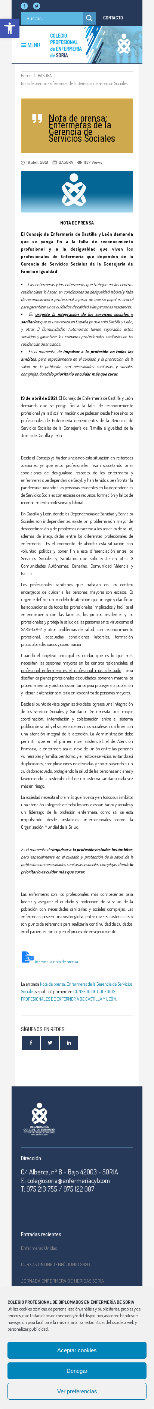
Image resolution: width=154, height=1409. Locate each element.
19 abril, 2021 (37, 162)
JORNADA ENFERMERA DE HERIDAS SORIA (62, 1281)
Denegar (77, 1371)
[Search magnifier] (89, 18)
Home (26, 75)
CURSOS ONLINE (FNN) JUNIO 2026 (55, 1264)
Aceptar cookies (77, 1350)
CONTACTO (113, 18)
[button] (9, 28)
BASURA (45, 75)
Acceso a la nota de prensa (56, 961)
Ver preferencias (77, 1391)
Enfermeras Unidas (39, 1248)
